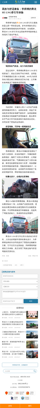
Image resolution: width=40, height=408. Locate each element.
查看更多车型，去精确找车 (20, 365)
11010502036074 (24, 387)
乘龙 (18, 23)
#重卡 (22, 265)
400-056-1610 (25, 377)
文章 (5, 2)
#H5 (16, 265)
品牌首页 (33, 17)
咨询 (10, 406)
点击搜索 (7, 371)
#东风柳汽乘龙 (7, 265)
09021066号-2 (23, 384)
